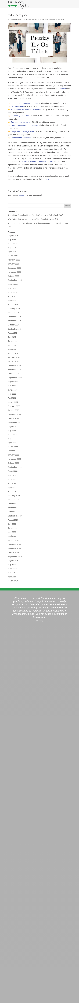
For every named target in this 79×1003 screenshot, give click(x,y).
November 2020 (14, 508)
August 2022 (13, 426)
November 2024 (14, 321)
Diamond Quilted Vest (20, 116)
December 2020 (14, 504)
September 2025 (15, 280)
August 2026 (13, 235)
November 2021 (14, 459)
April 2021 (12, 487)
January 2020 (13, 540)
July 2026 (12, 240)
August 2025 (13, 284)
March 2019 (13, 581)
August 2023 (13, 382)
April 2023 (12, 398)
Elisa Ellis (13, 19)
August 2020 (13, 520)
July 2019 (12, 565)
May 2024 (12, 345)
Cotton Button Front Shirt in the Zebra (37, 162)
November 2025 (14, 272)
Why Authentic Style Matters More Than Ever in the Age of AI (33, 219)
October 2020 (13, 512)
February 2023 (14, 406)
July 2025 (12, 288)
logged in (22, 195)
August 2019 (13, 560)
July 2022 (12, 430)
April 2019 (12, 577)
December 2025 (14, 268)
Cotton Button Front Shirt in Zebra (24, 103)
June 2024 (12, 341)
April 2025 (12, 300)
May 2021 (12, 483)
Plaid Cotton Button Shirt (21, 138)
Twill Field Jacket (18, 106)
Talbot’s (62, 89)
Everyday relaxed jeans (20, 122)
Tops (46, 19)
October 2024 (13, 325)
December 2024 (14, 317)
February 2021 (14, 496)
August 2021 (13, 471)
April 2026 (12, 252)
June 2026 (12, 244)
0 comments (60, 19)
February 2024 (14, 357)
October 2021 (13, 463)
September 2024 (15, 329)
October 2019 (13, 552)
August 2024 (13, 333)
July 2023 (12, 386)
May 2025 (12, 296)
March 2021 (13, 491)
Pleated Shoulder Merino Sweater (24, 125)
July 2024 (12, 337)
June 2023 (12, 390)
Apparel (28, 19)
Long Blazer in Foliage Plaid (22, 131)
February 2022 (14, 451)
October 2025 (13, 276)
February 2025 (14, 309)
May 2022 (12, 439)
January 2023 (13, 410)
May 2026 (12, 248)
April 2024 (12, 349)
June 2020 (12, 528)
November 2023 (14, 370)
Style (39, 19)
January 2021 (13, 500)
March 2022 (13, 447)
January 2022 (13, 455)
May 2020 (12, 532)
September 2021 (15, 467)
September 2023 (15, 378)
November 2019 (14, 548)
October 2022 (13, 418)
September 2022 (15, 422)
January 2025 (13, 313)
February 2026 (14, 260)
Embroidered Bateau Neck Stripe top (26, 109)
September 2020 (15, 516)
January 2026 (13, 264)
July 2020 (12, 524)
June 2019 (12, 569)
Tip (43, 19)
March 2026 (13, 256)
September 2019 (15, 556)
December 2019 (14, 544)
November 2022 (14, 414)
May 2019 (12, 573)
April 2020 (12, 536)
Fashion (34, 19)
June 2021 (12, 479)
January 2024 (13, 361)
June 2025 (12, 292)
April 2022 (12, 443)
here (47, 179)
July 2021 (12, 475)
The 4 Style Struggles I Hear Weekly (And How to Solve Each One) (35, 215)
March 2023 (13, 402)
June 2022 (12, 435)
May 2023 (12, 394)
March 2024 (13, 353)
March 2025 (13, 305)
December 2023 (14, 365)
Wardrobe (52, 19)
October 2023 (13, 374)
